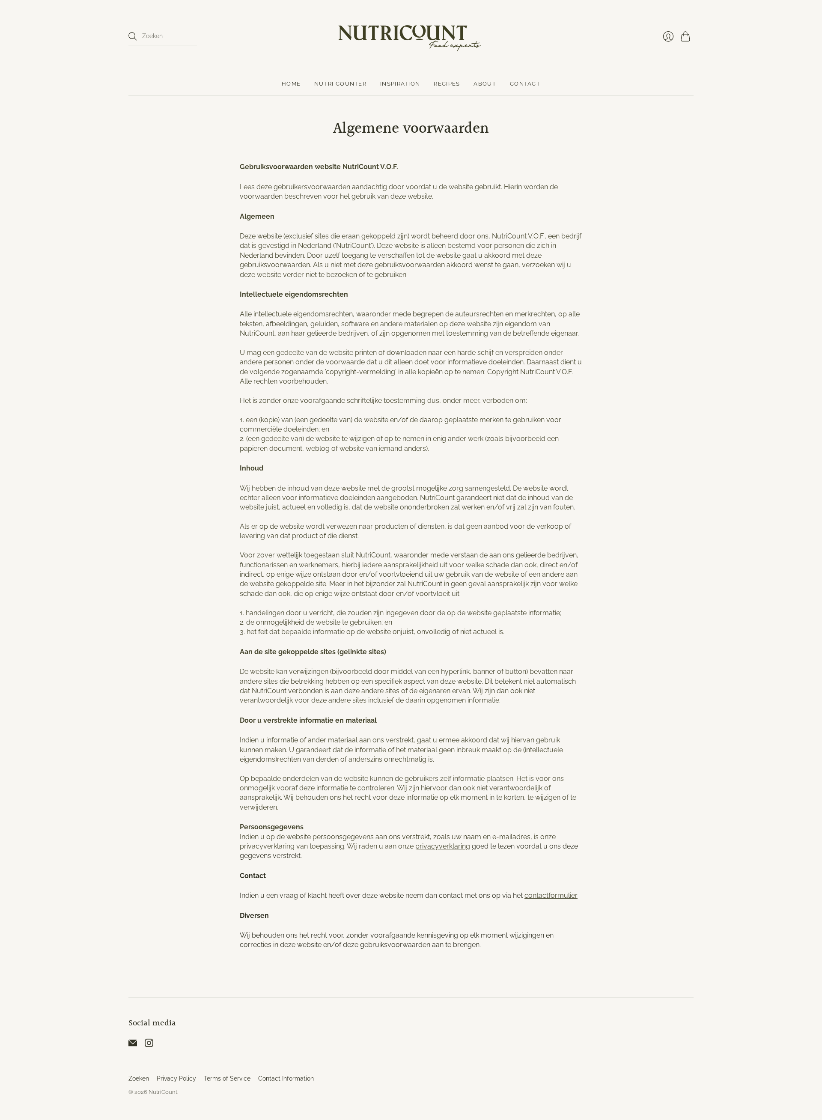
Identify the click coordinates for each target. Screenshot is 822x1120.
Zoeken (138, 1078)
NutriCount (163, 1092)
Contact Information (286, 1078)
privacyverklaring (442, 846)
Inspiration (400, 83)
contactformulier (551, 895)
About (485, 83)
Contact (525, 83)
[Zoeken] (132, 36)
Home (291, 83)
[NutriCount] (411, 36)
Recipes (447, 83)
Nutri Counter (340, 83)
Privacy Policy (176, 1078)
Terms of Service (227, 1078)
